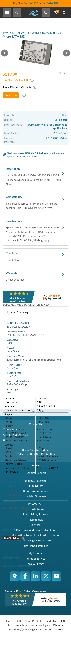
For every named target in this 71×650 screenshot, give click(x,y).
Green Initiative (36, 509)
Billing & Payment (35, 480)
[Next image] (66, 52)
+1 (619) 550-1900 (18, 434)
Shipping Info (35, 485)
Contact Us (35, 424)
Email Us (12, 429)
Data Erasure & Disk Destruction (35, 530)
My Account (35, 553)
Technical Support (35, 472)
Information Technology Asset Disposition (35, 535)
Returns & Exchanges (35, 491)
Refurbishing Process (35, 514)
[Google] (15, 576)
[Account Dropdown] (64, 12)
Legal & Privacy (35, 563)
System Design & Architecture (35, 540)
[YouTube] (56, 576)
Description (33, 176)
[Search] (17, 12)
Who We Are (35, 503)
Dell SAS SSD (30, 3)
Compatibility (32, 202)
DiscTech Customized (35, 545)
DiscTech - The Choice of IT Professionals (33, 13)
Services (35, 524)
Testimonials (35, 519)
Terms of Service (35, 558)
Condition (12, 257)
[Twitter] (46, 576)
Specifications (32, 230)
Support (35, 465)
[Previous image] (4, 52)
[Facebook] (25, 576)
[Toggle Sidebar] (7, 12)
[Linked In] (35, 576)
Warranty (15, 276)
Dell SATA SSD (50, 3)
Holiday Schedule (35, 496)
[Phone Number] (46, 12)
